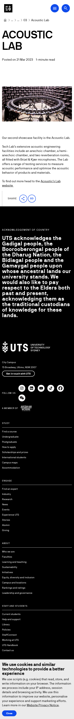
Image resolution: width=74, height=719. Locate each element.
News (5, 504)
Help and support (11, 619)
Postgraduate (9, 442)
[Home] (5, 20)
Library (6, 624)
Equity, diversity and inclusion (18, 577)
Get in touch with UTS (18, 373)
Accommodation (11, 467)
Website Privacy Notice (43, 705)
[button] (23, 198)
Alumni (6, 525)
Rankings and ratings (13, 588)
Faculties (7, 557)
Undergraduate (10, 436)
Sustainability (9, 567)
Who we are (8, 551)
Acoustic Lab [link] (40, 20)
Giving (5, 530)
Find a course (9, 431)
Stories (6, 520)
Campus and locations (14, 582)
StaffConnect (9, 635)
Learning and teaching (14, 562)
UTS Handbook (10, 645)
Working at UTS (10, 640)
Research (7, 499)
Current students (11, 614)
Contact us (8, 650)
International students (14, 457)
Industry (6, 494)
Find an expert (10, 489)
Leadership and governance (17, 593)
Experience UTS (10, 514)
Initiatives (7, 572)
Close (9, 713)
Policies (6, 629)
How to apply (9, 447)
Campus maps (10, 462)
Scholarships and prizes (15, 452)
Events (5, 509)
